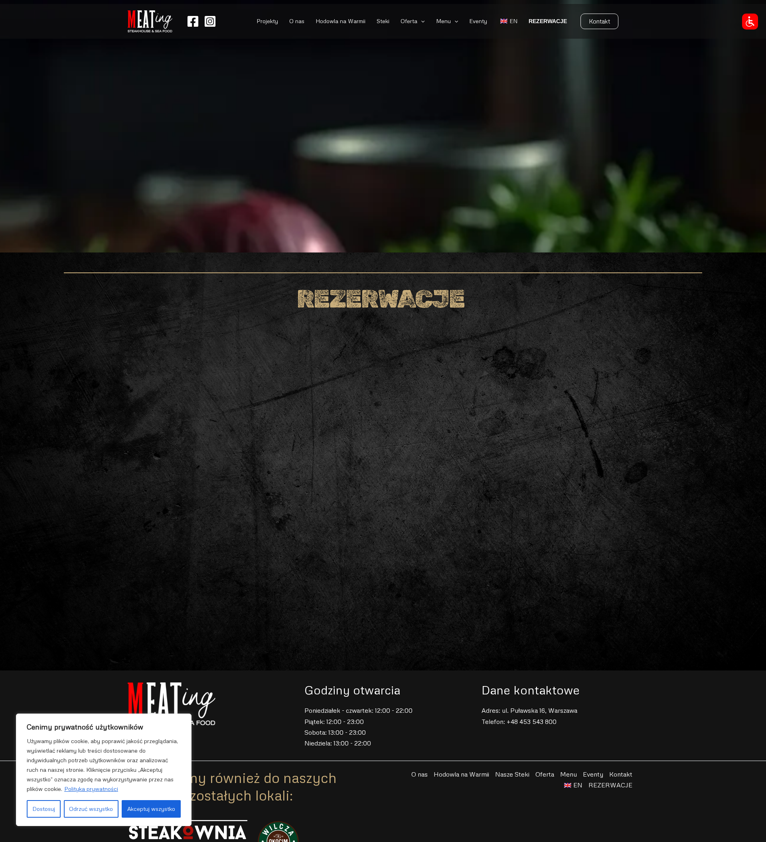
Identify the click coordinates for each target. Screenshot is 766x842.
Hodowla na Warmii (340, 21)
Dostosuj (43, 808)
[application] (420, 21)
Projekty (267, 21)
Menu (443, 21)
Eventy (478, 21)
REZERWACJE (548, 21)
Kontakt (620, 774)
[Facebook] (193, 21)
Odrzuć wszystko (91, 808)
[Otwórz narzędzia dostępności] (750, 22)
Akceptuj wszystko (151, 808)
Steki (383, 21)
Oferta (409, 21)
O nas (296, 21)
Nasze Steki (512, 774)
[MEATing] (150, 20)
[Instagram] (210, 21)
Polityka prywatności (91, 788)
